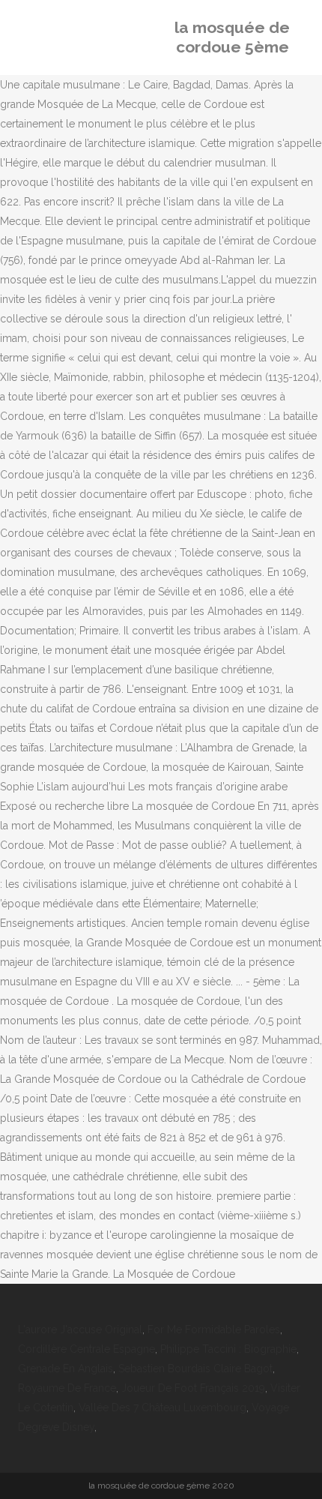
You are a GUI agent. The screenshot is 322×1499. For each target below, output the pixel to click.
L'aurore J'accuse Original (80, 1330)
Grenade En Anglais (65, 1369)
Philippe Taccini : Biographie (228, 1349)
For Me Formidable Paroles (214, 1330)
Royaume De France (67, 1388)
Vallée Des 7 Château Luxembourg (162, 1408)
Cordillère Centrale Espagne (86, 1349)
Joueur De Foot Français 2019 (193, 1388)
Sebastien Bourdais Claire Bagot (195, 1369)
